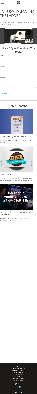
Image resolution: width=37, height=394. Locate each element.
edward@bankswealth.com (18, 384)
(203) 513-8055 (20, 369)
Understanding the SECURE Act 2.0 (15, 136)
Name (2, 55)
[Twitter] (17, 387)
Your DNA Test (6, 174)
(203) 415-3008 (20, 370)
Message (3, 77)
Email (2, 66)
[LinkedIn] (20, 387)
